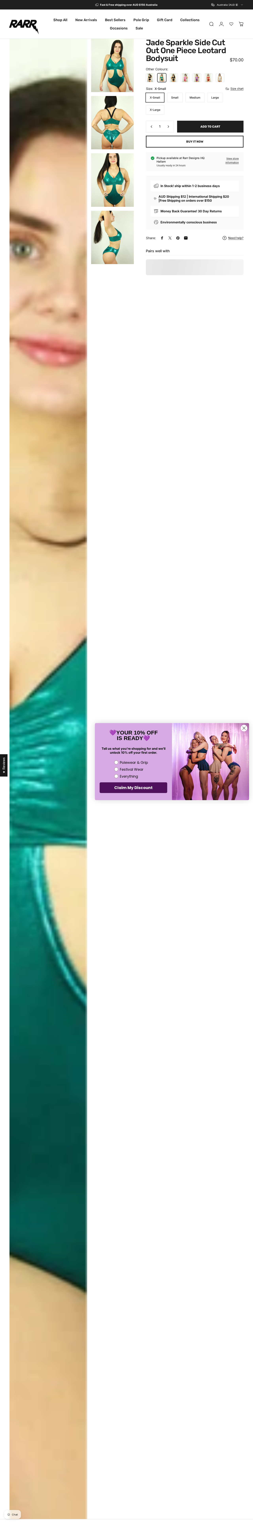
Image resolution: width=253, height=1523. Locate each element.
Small (174, 97)
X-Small (155, 97)
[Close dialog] (244, 728)
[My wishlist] (231, 24)
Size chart (237, 88)
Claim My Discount (133, 787)
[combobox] (227, 4)
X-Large (155, 109)
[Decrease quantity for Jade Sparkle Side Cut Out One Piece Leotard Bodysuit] (150, 126)
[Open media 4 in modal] (112, 180)
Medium (195, 97)
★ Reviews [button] (4, 765)
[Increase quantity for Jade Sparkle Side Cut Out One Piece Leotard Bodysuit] (169, 126)
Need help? (236, 238)
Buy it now (194, 141)
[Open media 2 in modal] (112, 65)
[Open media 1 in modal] (48, 779)
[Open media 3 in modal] (112, 122)
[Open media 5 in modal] (112, 237)
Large (215, 97)
